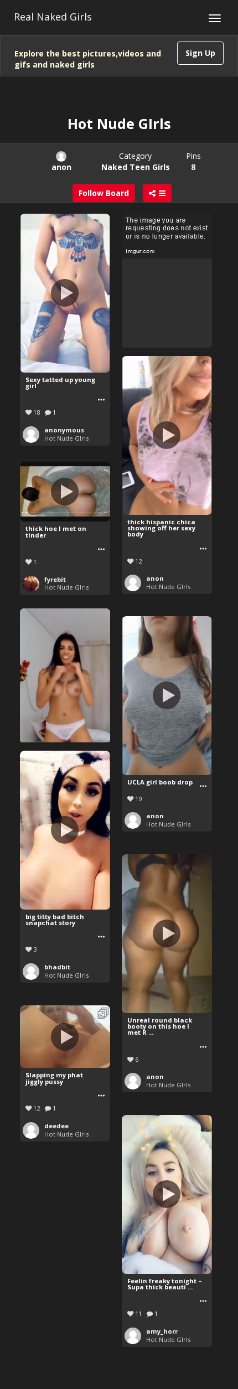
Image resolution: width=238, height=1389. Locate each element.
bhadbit (57, 967)
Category (135, 161)
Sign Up (200, 53)
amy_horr (162, 1331)
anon (155, 578)
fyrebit (55, 579)
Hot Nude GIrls (66, 438)
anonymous (64, 430)
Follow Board (104, 193)
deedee (56, 1126)
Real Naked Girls (53, 16)
